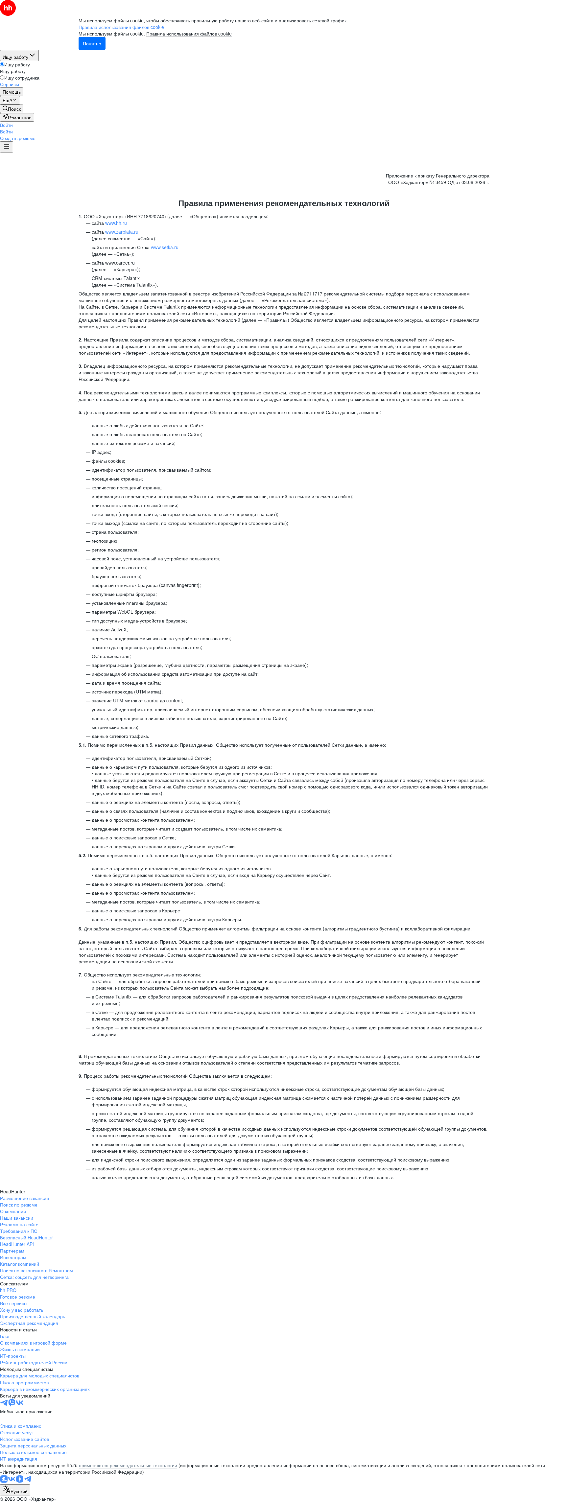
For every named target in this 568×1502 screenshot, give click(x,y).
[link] (11, 109)
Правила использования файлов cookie (189, 33)
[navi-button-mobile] (6, 147)
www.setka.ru (164, 247)
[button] (6, 125)
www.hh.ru (116, 223)
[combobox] (15, 1489)
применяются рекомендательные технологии (128, 1465)
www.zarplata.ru (121, 231)
